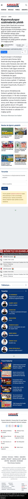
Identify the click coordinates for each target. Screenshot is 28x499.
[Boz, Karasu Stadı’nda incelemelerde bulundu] (21, 158)
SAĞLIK (24, 459)
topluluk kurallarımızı (16, 193)
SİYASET (9, 459)
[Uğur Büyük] (4, 319)
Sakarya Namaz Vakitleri (6, 437)
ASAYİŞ (3, 459)
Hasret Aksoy (13, 303)
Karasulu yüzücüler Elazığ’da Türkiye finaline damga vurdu (6, 164)
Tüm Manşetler (20, 441)
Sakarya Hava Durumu (19, 431)
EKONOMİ (20, 461)
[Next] (18, 426)
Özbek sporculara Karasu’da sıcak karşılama (19, 137)
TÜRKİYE (11, 484)
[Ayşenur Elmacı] (4, 326)
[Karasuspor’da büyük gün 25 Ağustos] (7, 131)
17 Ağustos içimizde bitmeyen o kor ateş (18, 312)
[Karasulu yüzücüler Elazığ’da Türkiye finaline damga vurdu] (7, 158)
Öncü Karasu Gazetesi (14, 463)
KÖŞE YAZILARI (5, 486)
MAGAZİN (13, 461)
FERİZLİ (17, 10)
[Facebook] (7, 426)
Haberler (3, 16)
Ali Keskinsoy (13, 294)
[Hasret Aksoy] (4, 304)
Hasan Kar (12, 310)
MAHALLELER (17, 459)
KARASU (3, 10)
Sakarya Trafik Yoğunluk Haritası (19, 437)
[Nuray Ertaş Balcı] (4, 349)
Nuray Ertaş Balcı (14, 348)
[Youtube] (15, 426)
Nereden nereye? (14, 335)
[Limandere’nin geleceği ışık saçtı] (7, 144)
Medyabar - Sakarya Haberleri (8, 489)
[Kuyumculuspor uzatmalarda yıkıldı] (14, 49)
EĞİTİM (7, 461)
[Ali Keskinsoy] (4, 296)
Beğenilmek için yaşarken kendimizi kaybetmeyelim (16, 297)
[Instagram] (12, 426)
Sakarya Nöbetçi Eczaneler (6, 431)
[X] (9, 426)
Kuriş (10, 320)
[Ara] (26, 5)
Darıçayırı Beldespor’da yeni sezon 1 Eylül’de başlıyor (20, 151)
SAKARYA (25, 10)
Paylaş (5, 52)
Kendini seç (12, 343)
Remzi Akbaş (12, 333)
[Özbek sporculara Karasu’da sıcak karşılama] (21, 131)
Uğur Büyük (12, 318)
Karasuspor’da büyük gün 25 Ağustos (6, 136)
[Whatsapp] (21, 426)
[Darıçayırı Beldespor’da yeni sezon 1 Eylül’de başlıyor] (21, 144)
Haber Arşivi (20, 447)
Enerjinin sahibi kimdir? (15, 350)
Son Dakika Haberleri (5, 448)
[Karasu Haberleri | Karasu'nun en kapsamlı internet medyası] (14, 5)
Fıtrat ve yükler (13, 305)
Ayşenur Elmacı (13, 325)
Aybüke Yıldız (13, 341)
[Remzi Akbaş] (4, 334)
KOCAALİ (11, 10)
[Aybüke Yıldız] (4, 342)
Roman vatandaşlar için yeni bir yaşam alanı (17, 327)
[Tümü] (26, 285)
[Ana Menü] (1, 5)
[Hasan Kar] (4, 311)
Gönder (4, 188)
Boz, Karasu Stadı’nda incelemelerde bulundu (20, 163)
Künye (13, 486)
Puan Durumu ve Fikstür (6, 442)
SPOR (9, 16)
